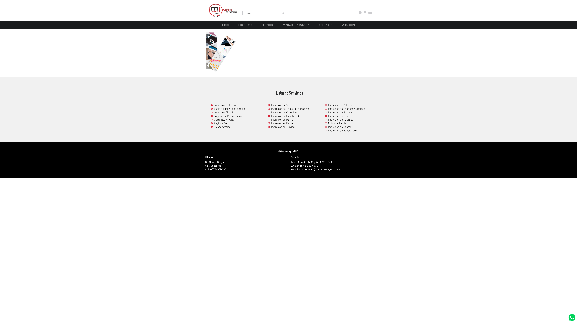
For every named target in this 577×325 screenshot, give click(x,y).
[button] (283, 13)
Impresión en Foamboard (284, 116)
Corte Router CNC (224, 119)
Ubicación (348, 25)
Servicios (268, 25)
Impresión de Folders (339, 105)
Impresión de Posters (339, 116)
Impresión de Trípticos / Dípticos (346, 108)
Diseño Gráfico (221, 126)
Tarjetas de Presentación (227, 116)
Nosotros (245, 25)
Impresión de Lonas (224, 105)
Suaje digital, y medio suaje (229, 108)
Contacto (326, 25)
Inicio (225, 25)
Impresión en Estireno (282, 123)
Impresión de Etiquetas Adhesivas (289, 108)
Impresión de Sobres (339, 126)
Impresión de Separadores (342, 130)
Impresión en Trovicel (282, 126)
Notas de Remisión (338, 123)
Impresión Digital (223, 112)
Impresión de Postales (340, 112)
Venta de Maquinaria (296, 25)
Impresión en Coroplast (283, 112)
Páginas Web (221, 123)
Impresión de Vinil (280, 105)
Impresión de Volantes (340, 119)
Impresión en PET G (281, 119)
